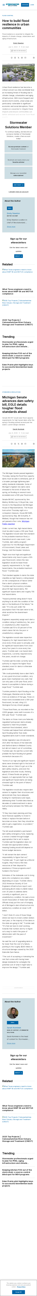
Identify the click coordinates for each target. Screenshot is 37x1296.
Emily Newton (18, 43)
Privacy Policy (21, 1287)
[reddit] (22, 58)
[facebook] (12, 58)
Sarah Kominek (18, 429)
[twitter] (18, 58)
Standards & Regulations (11, 392)
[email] (25, 58)
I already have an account (18, 192)
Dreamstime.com (27, 65)
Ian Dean (19, 65)
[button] (3, 4)
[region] (18, 1288)
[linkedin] (15, 58)
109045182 (12, 65)
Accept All (18, 1292)
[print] (34, 58)
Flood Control (7, 15)
